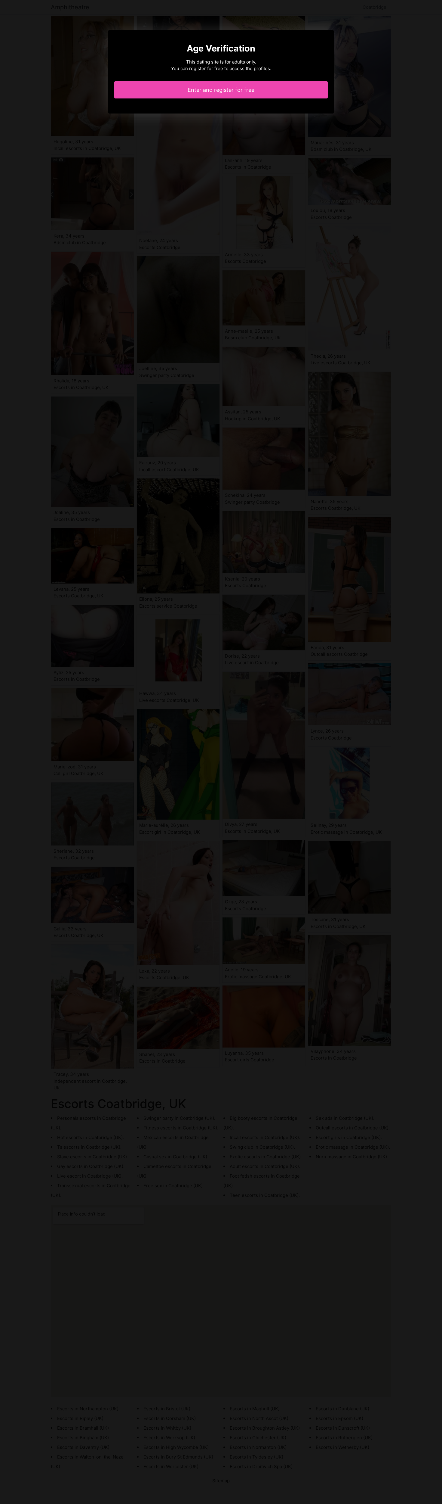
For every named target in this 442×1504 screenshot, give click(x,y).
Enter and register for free (221, 90)
